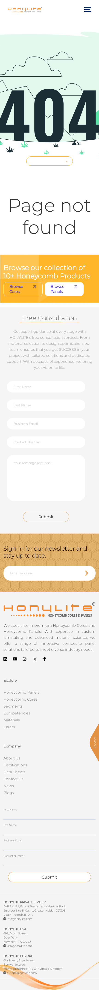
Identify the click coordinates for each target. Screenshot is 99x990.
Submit (46, 516)
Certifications (15, 765)
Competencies (16, 713)
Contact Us (13, 779)
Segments (13, 706)
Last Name (10, 825)
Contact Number (13, 856)
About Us (11, 758)
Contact (94, 742)
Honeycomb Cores (20, 699)
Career (9, 727)
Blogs (8, 793)
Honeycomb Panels (21, 692)
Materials (11, 720)
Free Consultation (48, 161)
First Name (10, 809)
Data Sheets (14, 772)
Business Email (12, 840)
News (8, 786)
